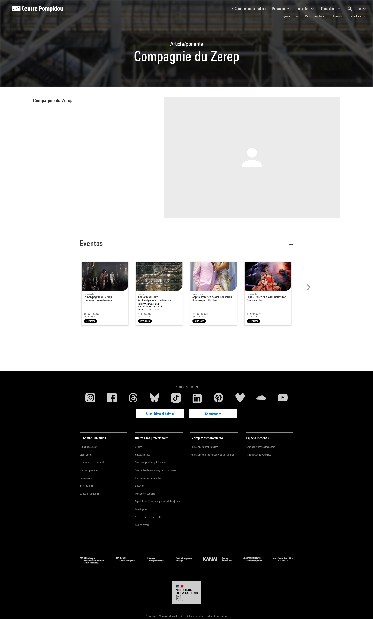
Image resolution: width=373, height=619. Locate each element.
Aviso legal (151, 615)
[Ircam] (128, 562)
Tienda (339, 16)
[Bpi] (95, 562)
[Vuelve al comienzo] (364, 610)
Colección (303, 8)
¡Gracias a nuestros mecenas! (260, 446)
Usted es (355, 16)
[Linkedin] (197, 398)
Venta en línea (315, 16)
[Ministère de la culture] (186, 592)
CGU (182, 615)
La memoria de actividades (93, 462)
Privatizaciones (142, 454)
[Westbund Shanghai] (255, 562)
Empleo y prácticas (89, 470)
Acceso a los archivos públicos (150, 517)
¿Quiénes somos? (88, 446)
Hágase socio (291, 16)
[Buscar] (349, 9)
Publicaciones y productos (148, 477)
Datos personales (195, 615)
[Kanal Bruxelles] (220, 562)
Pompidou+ (329, 8)
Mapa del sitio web (168, 615)
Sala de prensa (142, 524)
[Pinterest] (218, 398)
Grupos (138, 446)
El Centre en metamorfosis (250, 8)
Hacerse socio (86, 477)
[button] (186, 244)
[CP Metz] (158, 562)
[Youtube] (282, 398)
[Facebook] (111, 398)
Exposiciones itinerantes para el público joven (157, 501)
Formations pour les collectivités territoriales (212, 454)
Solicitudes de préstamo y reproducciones (155, 470)
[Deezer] (240, 398)
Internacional (86, 485)
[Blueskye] (154, 398)
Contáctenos (213, 414)
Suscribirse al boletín (160, 414)
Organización (86, 454)
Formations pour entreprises (204, 446)
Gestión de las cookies (216, 615)
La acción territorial (89, 493)
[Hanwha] (283, 562)
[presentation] (308, 287)
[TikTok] (175, 398)
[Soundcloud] (261, 398)
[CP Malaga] (186, 562)
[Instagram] (90, 398)
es (360, 8)
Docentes (139, 485)
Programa (279, 8)
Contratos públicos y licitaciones (151, 462)
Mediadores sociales (145, 493)
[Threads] (133, 398)
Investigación (141, 509)
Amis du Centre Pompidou (258, 454)
